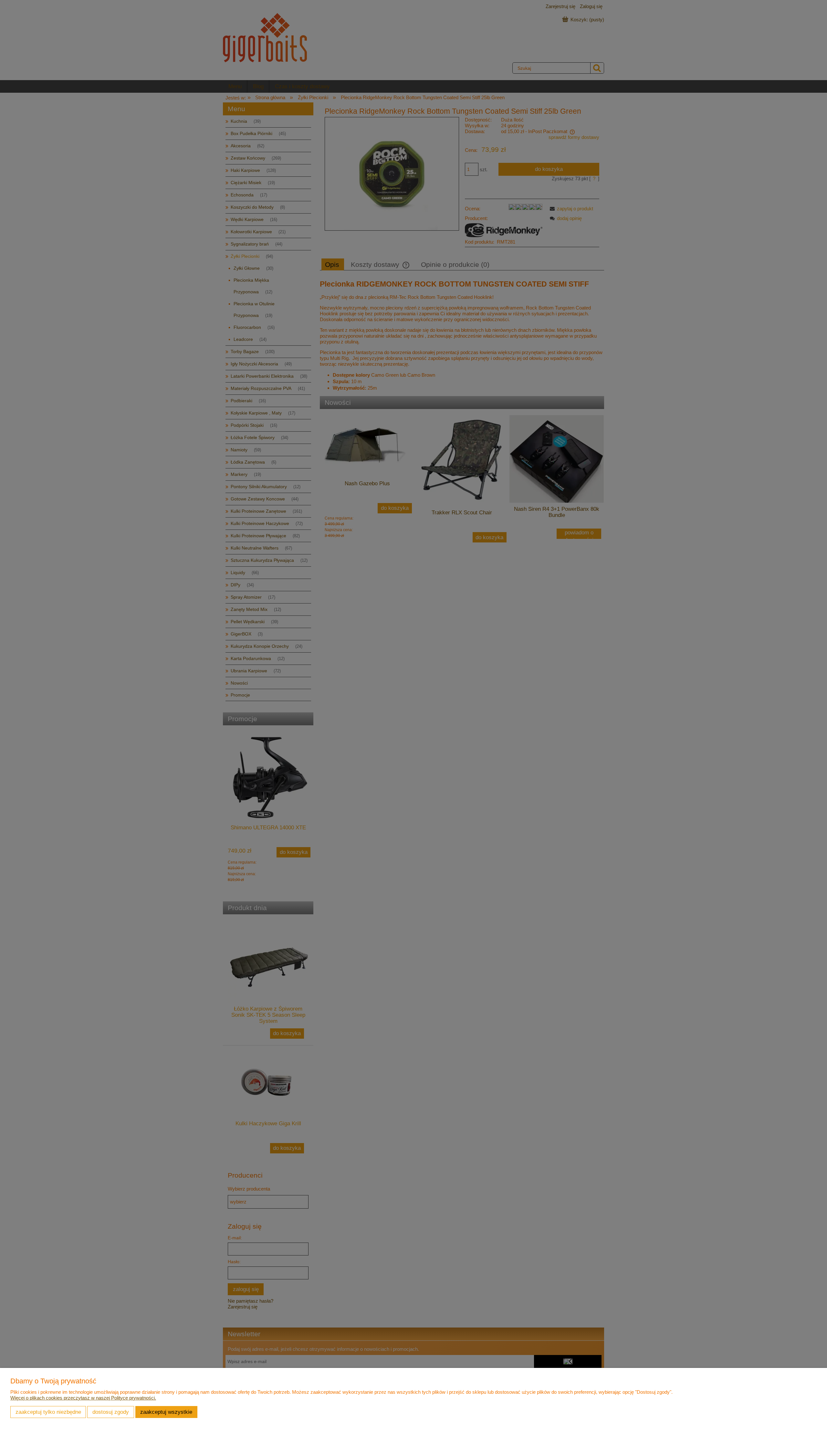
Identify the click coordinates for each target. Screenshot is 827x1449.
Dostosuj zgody (110, 1412)
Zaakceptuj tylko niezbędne (48, 1412)
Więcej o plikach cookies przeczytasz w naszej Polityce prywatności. (83, 1398)
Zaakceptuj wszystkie (166, 1412)
